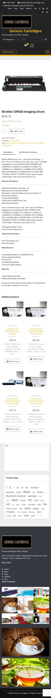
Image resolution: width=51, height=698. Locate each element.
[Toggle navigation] (47, 52)
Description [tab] (8, 152)
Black (26, 491)
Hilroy (42, 500)
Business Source (16, 496)
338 (22, 488)
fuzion (36, 500)
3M (17, 488)
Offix (21, 509)
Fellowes (23, 500)
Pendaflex (10, 512)
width (26, 516)
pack (28, 508)
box (33, 492)
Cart (35, 8)
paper (43, 509)
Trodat (8, 516)
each (15, 500)
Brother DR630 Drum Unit (22, 143)
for (30, 500)
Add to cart (18, 131)
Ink (13, 505)
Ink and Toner (15, 140)
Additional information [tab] (28, 152)
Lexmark (31, 505)
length (24, 505)
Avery (18, 492)
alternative (10, 492)
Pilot (18, 512)
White (20, 516)
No (45, 504)
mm (39, 504)
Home (10, 8)
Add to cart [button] (14, 361)
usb (14, 516)
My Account (8, 52)
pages (36, 508)
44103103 (34, 488)
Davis (8, 500)
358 (26, 488)
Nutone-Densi (11, 509)
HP (8, 504)
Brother (9, 143)
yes (33, 515)
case (40, 496)
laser (17, 505)
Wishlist (28, 8)
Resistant (32, 512)
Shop (21, 8)
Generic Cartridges (25, 31)
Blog (15, 8)
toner (39, 512)
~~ (41, 516)
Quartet (24, 512)
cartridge (32, 496)
